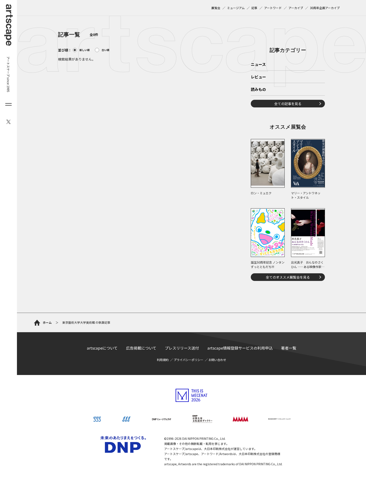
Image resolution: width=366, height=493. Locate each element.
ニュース (258, 64)
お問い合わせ (217, 360)
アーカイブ (295, 8)
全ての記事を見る (287, 103)
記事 (254, 8)
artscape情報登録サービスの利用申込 (240, 348)
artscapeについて (102, 348)
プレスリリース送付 (182, 348)
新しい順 (84, 50)
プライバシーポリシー (188, 360)
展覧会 (215, 8)
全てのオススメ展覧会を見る (288, 277)
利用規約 (163, 360)
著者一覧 (288, 348)
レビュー (258, 77)
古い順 (105, 50)
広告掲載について (141, 348)
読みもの (258, 89)
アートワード (273, 8)
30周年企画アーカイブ (325, 8)
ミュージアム (236, 8)
